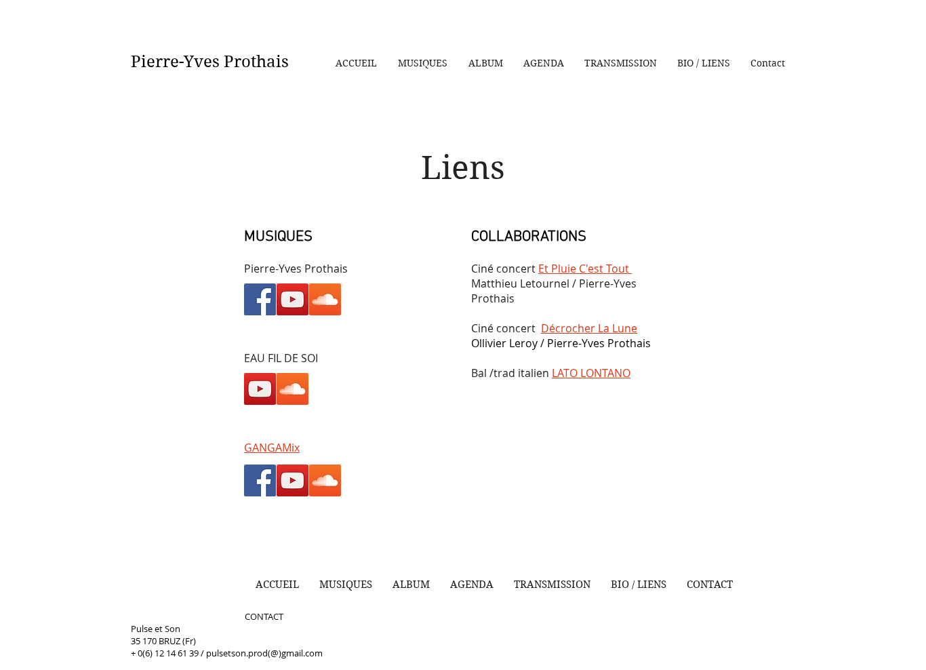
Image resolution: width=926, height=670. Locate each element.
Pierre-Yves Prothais (210, 61)
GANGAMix (272, 447)
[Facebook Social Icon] (260, 480)
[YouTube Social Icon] (292, 480)
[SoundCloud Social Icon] (325, 480)
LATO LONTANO (591, 373)
